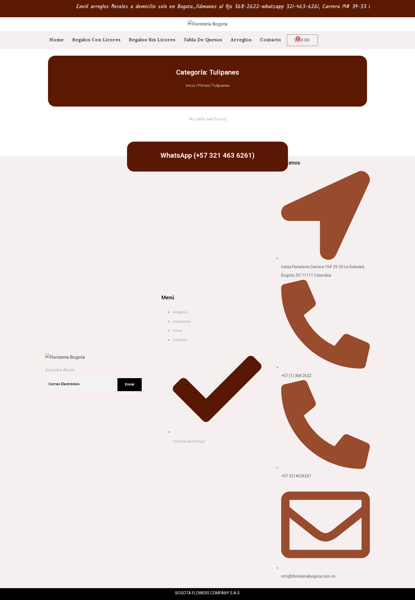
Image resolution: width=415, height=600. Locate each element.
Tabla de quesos (203, 39)
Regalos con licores (96, 39)
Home (56, 39)
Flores (203, 85)
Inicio (190, 85)
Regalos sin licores (152, 39)
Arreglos (241, 39)
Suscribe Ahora (60, 370)
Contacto (270, 39)
